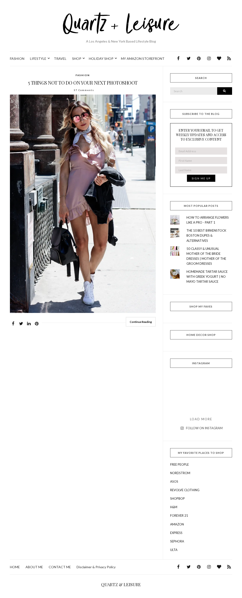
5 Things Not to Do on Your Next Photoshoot (83, 82)
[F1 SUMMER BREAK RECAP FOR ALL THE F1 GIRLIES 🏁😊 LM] (201, 380)
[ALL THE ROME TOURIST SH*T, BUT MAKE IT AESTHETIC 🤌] (180, 380)
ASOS (174, 481)
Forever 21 (179, 515)
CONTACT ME (60, 567)
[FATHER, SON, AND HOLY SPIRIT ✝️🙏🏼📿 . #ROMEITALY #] (222, 380)
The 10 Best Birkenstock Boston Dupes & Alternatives (206, 235)
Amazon (177, 524)
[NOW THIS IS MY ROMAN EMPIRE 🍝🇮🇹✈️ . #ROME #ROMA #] (180, 393)
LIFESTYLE (38, 58)
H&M (173, 507)
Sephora (177, 541)
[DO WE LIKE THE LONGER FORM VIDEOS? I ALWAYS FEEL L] (201, 405)
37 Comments (84, 90)
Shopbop (177, 498)
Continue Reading (141, 321)
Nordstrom (180, 473)
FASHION (17, 58)
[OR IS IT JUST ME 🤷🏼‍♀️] (201, 393)
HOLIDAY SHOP (101, 58)
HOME (15, 567)
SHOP (76, 58)
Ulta (173, 550)
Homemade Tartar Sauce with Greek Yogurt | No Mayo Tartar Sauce (207, 276)
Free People (179, 464)
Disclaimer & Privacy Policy (96, 567)
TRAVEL (60, 58)
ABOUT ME (34, 567)
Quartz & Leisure (121, 584)
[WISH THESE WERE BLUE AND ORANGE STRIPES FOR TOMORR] (222, 405)
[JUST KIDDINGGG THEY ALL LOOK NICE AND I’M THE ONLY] (222, 393)
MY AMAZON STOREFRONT (142, 58)
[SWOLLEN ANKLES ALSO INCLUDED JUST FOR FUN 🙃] (180, 405)
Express (176, 533)
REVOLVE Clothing (184, 490)
